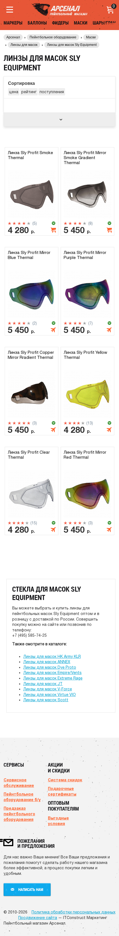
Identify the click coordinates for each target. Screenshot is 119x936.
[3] (19, 223)
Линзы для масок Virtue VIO (49, 694)
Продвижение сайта (37, 917)
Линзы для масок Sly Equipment (72, 45)
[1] (9, 223)
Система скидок (65, 779)
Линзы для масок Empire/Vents (52, 672)
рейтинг (29, 92)
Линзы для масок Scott (45, 700)
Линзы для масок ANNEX (46, 662)
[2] (14, 223)
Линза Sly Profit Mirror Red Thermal (85, 455)
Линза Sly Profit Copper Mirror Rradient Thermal (31, 355)
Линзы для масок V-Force (47, 689)
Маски (80, 23)
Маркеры (13, 23)
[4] (24, 223)
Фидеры (60, 23)
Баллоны (37, 23)
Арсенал (13, 37)
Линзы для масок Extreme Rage (52, 678)
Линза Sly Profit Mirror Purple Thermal (85, 255)
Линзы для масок (24, 45)
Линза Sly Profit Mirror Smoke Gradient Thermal (85, 157)
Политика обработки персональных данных (73, 912)
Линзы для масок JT (43, 683)
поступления (52, 92)
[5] (28, 223)
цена (13, 92)
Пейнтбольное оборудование (53, 37)
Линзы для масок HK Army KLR (52, 656)
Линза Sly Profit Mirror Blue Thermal (29, 255)
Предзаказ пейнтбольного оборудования (19, 814)
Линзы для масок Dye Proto (49, 667)
